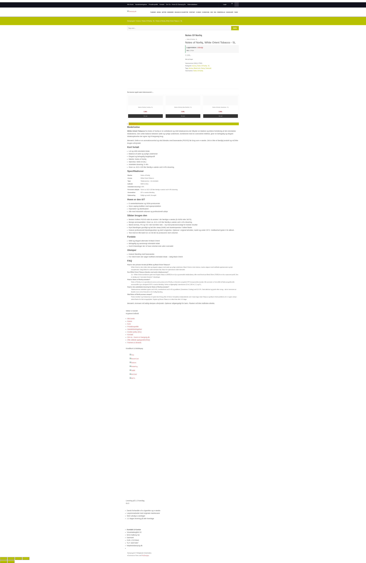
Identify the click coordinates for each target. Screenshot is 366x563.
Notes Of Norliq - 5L (191, 39)
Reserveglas (221, 12)
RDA (215, 12)
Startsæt (192, 12)
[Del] (18, 558)
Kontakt (162, 4)
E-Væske (198, 12)
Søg (235, 28)
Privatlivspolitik (153, 4)
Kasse (129, 321)
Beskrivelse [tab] (133, 124)
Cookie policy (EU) (134, 332)
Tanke (236, 12)
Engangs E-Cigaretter (181, 12)
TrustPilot (206, 4)
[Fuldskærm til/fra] (10, 558)
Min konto (130, 4)
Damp (203, 68)
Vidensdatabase (192, 4)
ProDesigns (145, 555)
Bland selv (197, 68)
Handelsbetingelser (141, 4)
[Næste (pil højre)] (10, 561)
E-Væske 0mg (205, 12)
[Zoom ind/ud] (3, 558)
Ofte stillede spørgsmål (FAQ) (138, 340)
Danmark (208, 68)
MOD (211, 12)
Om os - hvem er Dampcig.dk (176, 4)
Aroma (159, 12)
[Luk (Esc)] (25, 558)
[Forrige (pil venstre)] (3, 561)
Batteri (164, 12)
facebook (203, 4)
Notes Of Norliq (198, 70)
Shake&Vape (229, 12)
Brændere (170, 12)
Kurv (129, 324)
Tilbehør (153, 12)
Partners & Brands (134, 343)
